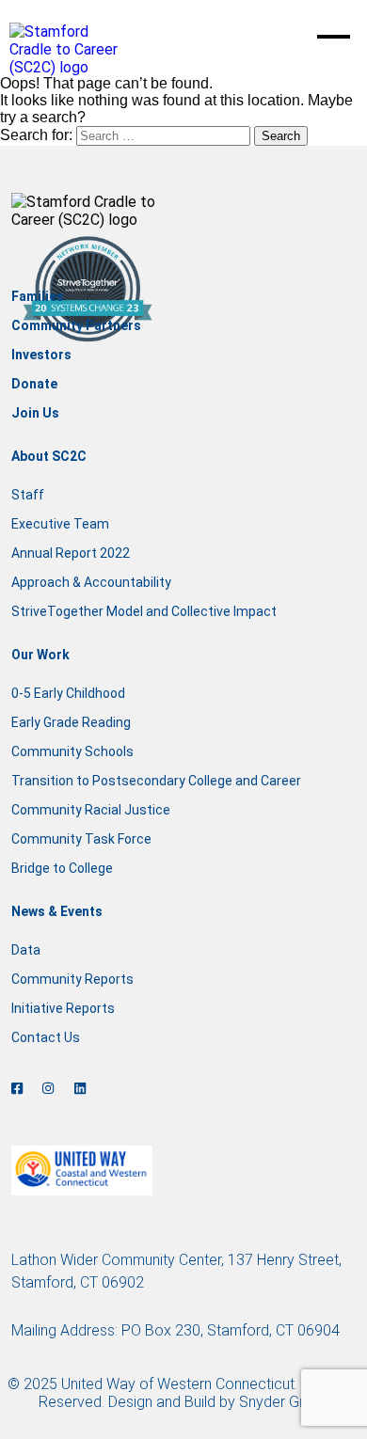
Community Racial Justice (90, 809)
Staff (27, 494)
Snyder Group (284, 1402)
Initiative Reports (63, 1008)
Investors (41, 354)
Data (25, 949)
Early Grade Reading (71, 722)
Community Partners (76, 325)
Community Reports (72, 979)
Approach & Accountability (91, 582)
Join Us (35, 412)
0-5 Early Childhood (68, 693)
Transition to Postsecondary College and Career (156, 780)
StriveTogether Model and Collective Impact (144, 611)
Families (37, 296)
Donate (34, 383)
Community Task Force (81, 838)
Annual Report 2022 (70, 553)
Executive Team (60, 523)
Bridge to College (62, 868)
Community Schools (72, 751)
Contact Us (45, 1037)
